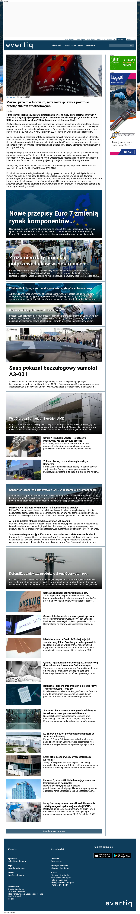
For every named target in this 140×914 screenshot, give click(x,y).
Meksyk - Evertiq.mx (60, 865)
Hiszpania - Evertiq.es (61, 875)
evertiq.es (91, 39)
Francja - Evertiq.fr (59, 882)
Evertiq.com (56, 858)
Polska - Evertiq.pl (59, 877)
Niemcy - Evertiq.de (60, 872)
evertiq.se (131, 39)
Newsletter (90, 45)
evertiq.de (81, 39)
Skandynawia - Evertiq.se (62, 879)
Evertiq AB (19, 45)
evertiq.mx (111, 39)
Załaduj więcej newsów (54, 831)
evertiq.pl (121, 39)
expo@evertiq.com (16, 865)
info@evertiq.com (16, 872)
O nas (80, 45)
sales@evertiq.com (17, 858)
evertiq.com (70, 39)
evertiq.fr (101, 39)
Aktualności (57, 45)
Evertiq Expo (70, 45)
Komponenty (11, 97)
